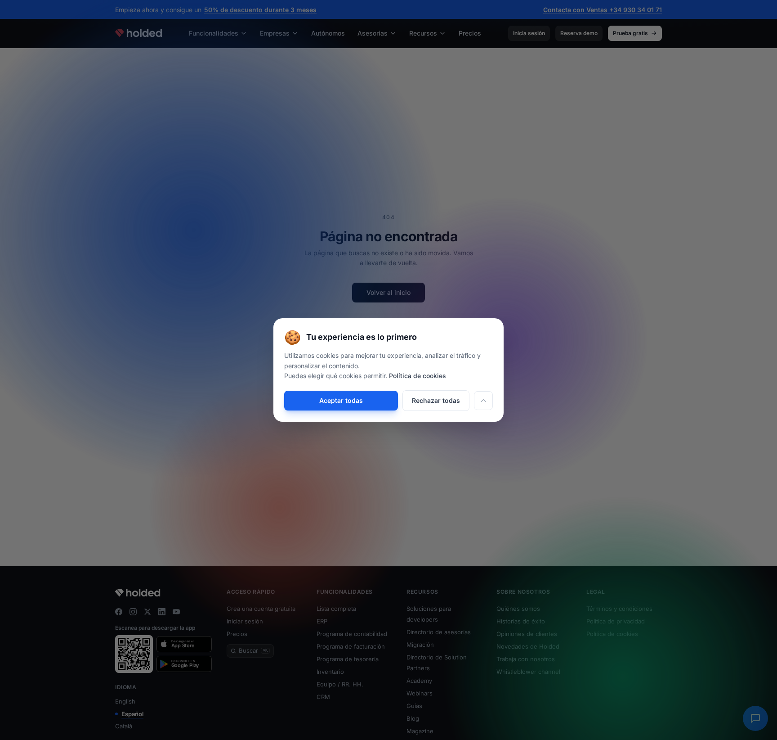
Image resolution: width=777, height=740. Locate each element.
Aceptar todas (341, 400)
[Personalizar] (483, 400)
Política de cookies (417, 375)
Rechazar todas (436, 400)
